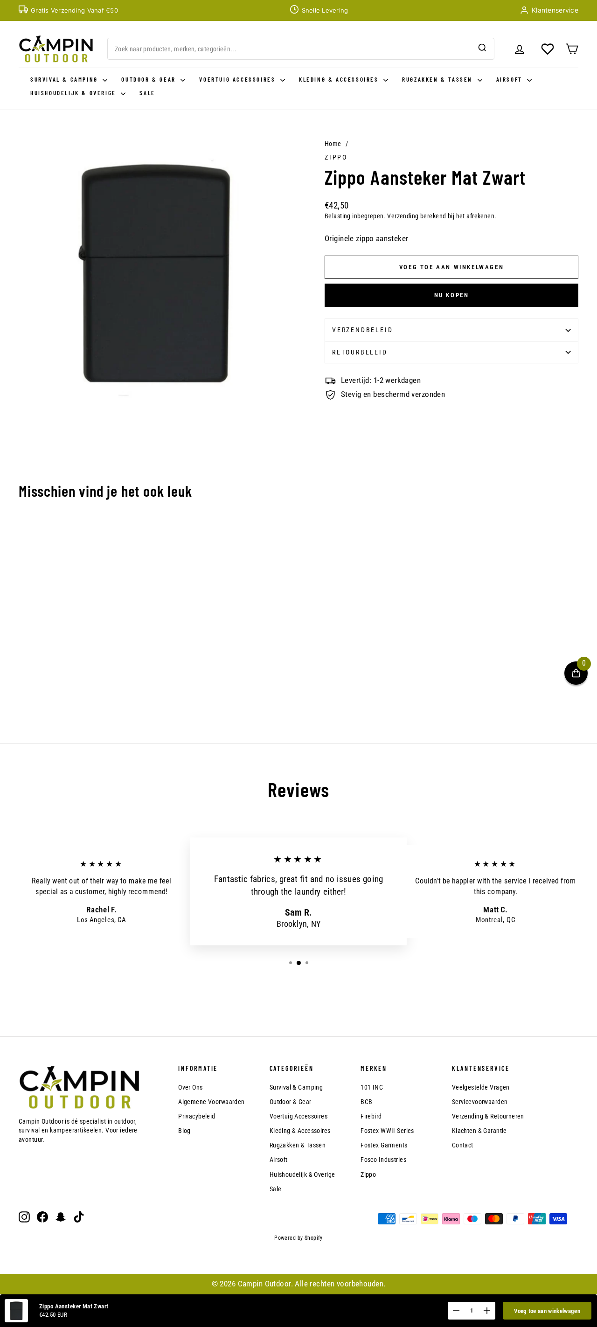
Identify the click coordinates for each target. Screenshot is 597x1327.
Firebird (371, 1116)
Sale (147, 93)
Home (333, 143)
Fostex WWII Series (387, 1130)
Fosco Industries (383, 1159)
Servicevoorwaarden (480, 1101)
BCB (366, 1101)
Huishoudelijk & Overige (74, 93)
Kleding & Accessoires (340, 79)
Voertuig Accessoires (238, 79)
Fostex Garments (384, 1145)
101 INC (372, 1087)
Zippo (336, 157)
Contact (462, 1145)
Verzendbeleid (362, 329)
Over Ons (190, 1087)
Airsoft (510, 79)
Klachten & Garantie (479, 1130)
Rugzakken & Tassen (438, 79)
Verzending (402, 216)
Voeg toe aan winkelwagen (547, 1310)
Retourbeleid (360, 352)
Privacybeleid (196, 1116)
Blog (184, 1130)
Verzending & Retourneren (488, 1116)
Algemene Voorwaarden (211, 1101)
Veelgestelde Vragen (481, 1087)
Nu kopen (451, 295)
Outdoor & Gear (149, 79)
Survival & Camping (65, 79)
